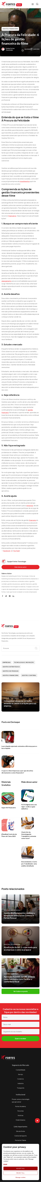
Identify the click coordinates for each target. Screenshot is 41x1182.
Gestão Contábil (29, 675)
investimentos (25, 181)
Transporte (20, 1088)
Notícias (20, 1115)
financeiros (12, 216)
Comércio (20, 1079)
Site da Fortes (20, 1131)
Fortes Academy (20, 1106)
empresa (30, 506)
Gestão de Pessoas (10, 671)
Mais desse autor (20, 567)
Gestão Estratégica (11, 666)
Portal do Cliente (20, 1140)
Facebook (6, 551)
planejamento (6, 281)
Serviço (20, 1074)
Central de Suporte (20, 1136)
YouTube (16, 551)
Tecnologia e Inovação (24, 662)
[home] (12, 4)
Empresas (6, 662)
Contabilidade (20, 1070)
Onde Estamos (20, 1120)
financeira (32, 520)
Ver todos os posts (20, 991)
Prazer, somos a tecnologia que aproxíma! (20, 1100)
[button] (32, 4)
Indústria (20, 1083)
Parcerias (20, 1111)
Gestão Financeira (10, 29)
